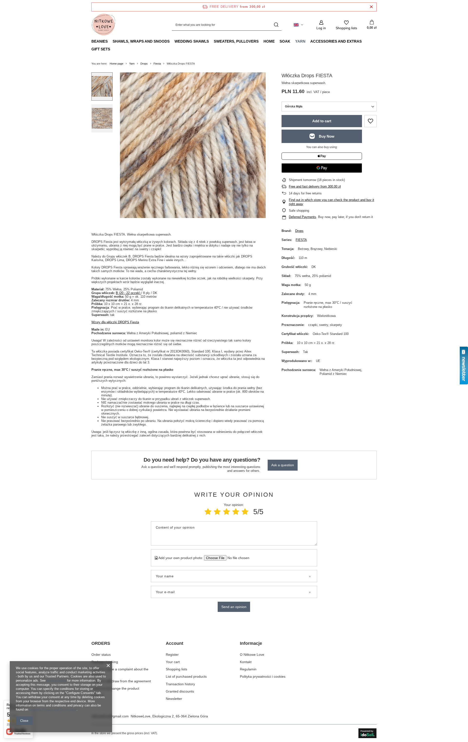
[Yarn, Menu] (308, 41)
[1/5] (208, 511)
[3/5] (226, 511)
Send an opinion (233, 607)
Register (172, 654)
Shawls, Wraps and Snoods (141, 41)
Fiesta (157, 63)
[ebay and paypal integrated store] (367, 733)
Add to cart (321, 121)
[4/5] (235, 511)
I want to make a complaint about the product (119, 671)
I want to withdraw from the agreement (121, 681)
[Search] (276, 24)
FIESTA (301, 240)
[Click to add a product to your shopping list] (370, 121)
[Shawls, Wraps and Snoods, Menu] (172, 41)
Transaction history (180, 684)
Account (174, 643)
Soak (285, 41)
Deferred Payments (302, 217)
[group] (193, 145)
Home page (116, 63)
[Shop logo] (103, 25)
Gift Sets (100, 49)
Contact (97, 696)
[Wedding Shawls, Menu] (211, 41)
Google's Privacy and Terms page (53, 709)
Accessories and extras (336, 41)
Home (269, 41)
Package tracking (104, 662)
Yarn (300, 41)
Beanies (99, 41)
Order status (101, 654)
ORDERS (100, 643)
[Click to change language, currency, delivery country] (298, 25)
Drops (144, 63)
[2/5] (217, 511)
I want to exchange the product (115, 688)
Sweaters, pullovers (236, 41)
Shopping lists (176, 669)
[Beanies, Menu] (110, 41)
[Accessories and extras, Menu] (364, 41)
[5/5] (245, 511)
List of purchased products (186, 676)
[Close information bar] (371, 7)
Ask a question (282, 465)
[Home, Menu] (277, 41)
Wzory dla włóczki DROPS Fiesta (115, 322)
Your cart (173, 662)
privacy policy (56, 680)
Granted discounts (180, 691)
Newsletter (174, 699)
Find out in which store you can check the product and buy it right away (331, 202)
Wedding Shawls (192, 41)
